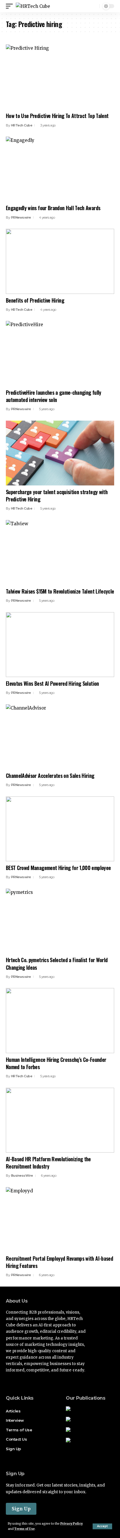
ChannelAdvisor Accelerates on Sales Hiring (50, 775)
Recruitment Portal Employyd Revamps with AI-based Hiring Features (59, 1262)
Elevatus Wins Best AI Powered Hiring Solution (52, 683)
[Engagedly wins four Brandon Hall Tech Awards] (60, 169)
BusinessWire (22, 1175)
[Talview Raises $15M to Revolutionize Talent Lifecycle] (60, 552)
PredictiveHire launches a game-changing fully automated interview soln (53, 396)
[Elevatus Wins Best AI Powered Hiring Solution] (60, 644)
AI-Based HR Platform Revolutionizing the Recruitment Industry (48, 1162)
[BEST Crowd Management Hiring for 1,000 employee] (60, 828)
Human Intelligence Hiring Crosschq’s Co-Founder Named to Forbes (56, 1063)
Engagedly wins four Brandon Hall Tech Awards (53, 208)
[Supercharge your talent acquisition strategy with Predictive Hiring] (60, 453)
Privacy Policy (71, 1524)
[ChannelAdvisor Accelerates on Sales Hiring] (60, 736)
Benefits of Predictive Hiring (35, 300)
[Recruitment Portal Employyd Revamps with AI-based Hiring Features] (60, 1219)
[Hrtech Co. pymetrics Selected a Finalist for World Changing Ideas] (60, 921)
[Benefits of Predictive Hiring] (60, 261)
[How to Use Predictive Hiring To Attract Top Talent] (60, 76)
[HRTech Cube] (33, 6)
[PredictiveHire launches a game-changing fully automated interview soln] (60, 353)
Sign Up (21, 1509)
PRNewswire (21, 217)
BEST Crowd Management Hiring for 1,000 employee (58, 867)
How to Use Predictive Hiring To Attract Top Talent (57, 115)
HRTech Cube (21, 125)
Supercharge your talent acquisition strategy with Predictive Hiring (56, 495)
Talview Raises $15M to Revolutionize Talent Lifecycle (60, 591)
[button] (102, 1526)
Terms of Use (24, 1529)
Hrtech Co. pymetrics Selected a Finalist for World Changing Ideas (56, 963)
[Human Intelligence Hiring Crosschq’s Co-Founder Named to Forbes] (60, 1020)
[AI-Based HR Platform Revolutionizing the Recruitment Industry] (60, 1120)
